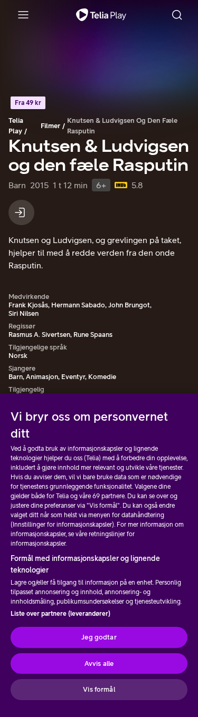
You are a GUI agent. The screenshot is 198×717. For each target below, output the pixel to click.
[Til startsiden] (101, 14)
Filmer (50, 126)
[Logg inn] (21, 212)
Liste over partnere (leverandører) (60, 613)
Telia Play (15, 126)
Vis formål (99, 689)
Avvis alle (99, 663)
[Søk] (177, 14)
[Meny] (23, 14)
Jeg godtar (98, 637)
